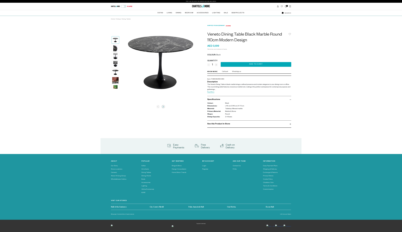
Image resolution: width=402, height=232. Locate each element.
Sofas (160, 13)
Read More (210, 92)
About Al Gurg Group (118, 176)
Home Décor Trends (179, 173)
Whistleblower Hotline (118, 179)
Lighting (216, 13)
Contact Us (237, 166)
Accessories (203, 13)
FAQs (235, 169)
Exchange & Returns (270, 173)
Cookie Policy (268, 179)
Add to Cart (256, 64)
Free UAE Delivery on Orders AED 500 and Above (201, 1)
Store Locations (116, 169)
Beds (143, 179)
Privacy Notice (268, 176)
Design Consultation (179, 169)
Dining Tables (126, 19)
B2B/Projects (238, 13)
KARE (143, 193)
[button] (249, 99)
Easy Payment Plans (270, 166)
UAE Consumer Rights (285, 214)
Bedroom (189, 13)
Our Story (114, 166)
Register (205, 169)
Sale (226, 13)
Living (169, 13)
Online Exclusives (147, 189)
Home (113, 19)
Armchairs (145, 169)
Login (204, 166)
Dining (178, 13)
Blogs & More (176, 166)
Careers (114, 173)
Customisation (268, 189)
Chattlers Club (268, 183)
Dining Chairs (146, 176)
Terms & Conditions (270, 186)
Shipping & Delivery (270, 169)
